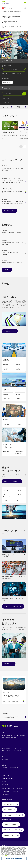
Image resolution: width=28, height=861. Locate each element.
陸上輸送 (6, 369)
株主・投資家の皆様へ (7, 769)
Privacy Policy (4, 855)
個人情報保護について (21, 788)
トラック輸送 (7, 398)
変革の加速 (14, 737)
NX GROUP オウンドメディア (7, 740)
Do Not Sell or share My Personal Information (14, 858)
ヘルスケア (18, 494)
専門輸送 (6, 419)
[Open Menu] (25, 2)
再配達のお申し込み (16, 73)
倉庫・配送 (6, 451)
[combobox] (14, 70)
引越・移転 (6, 424)
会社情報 (4, 765)
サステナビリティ (7, 775)
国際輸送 (6, 360)
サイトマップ (15, 791)
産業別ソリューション (21, 750)
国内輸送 (6, 390)
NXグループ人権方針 (6, 794)
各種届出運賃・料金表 (11, 788)
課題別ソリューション (11, 750)
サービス (4, 745)
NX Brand (4, 732)
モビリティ (18, 490)
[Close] (25, 848)
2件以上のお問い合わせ (6, 73)
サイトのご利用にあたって (6, 791)
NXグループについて (14, 767)
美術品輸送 (18, 424)
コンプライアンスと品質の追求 (19, 735)
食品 (17, 500)
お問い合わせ (5, 784)
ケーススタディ (5, 759)
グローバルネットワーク (7, 778)
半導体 (5, 500)
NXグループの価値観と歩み (7, 735)
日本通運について (5, 767)
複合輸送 (18, 369)
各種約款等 (4, 788)
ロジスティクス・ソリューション (18, 748)
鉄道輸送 (18, 398)
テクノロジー (7, 490)
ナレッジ (4, 756)
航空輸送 (6, 364)
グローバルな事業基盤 (6, 737)
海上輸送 (18, 364)
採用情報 (4, 781)
